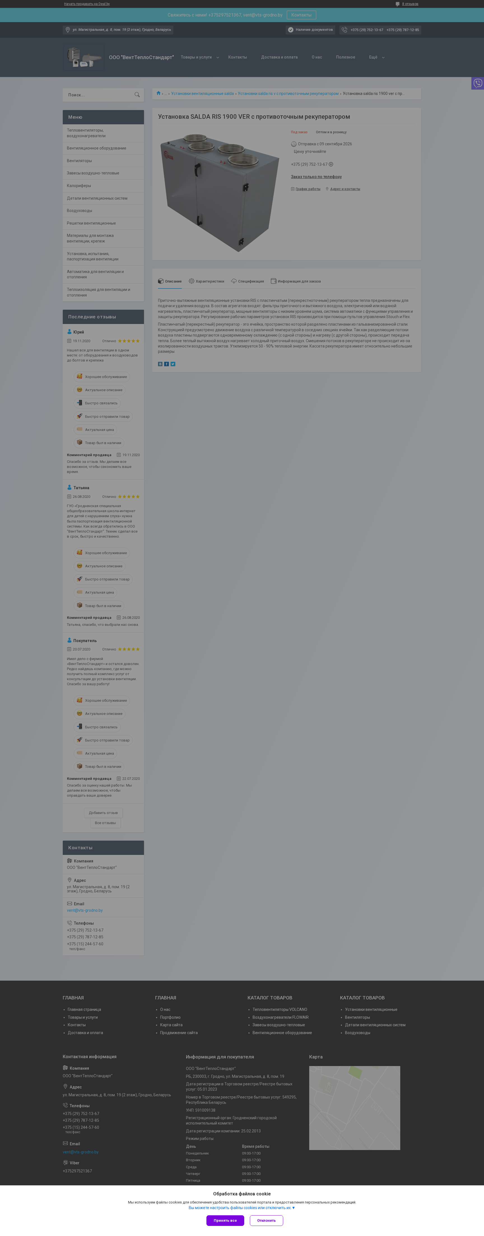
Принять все (225, 1220)
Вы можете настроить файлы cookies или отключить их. (240, 1207)
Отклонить (266, 1220)
